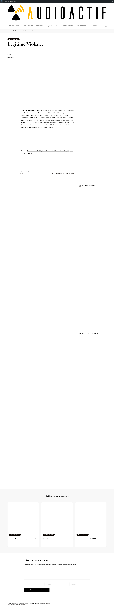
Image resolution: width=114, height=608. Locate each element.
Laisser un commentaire (13, 58)
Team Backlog (14, 26)
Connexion (6, 1)
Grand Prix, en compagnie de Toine (23, 538)
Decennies (39, 26)
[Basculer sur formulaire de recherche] (105, 26)
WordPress (22, 604)
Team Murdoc (81, 26)
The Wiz (46, 538)
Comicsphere (28, 26)
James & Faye (52, 26)
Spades (10, 54)
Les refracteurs (67, 26)
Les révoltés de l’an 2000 (86, 538)
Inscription (13, 1)
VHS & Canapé (95, 26)
